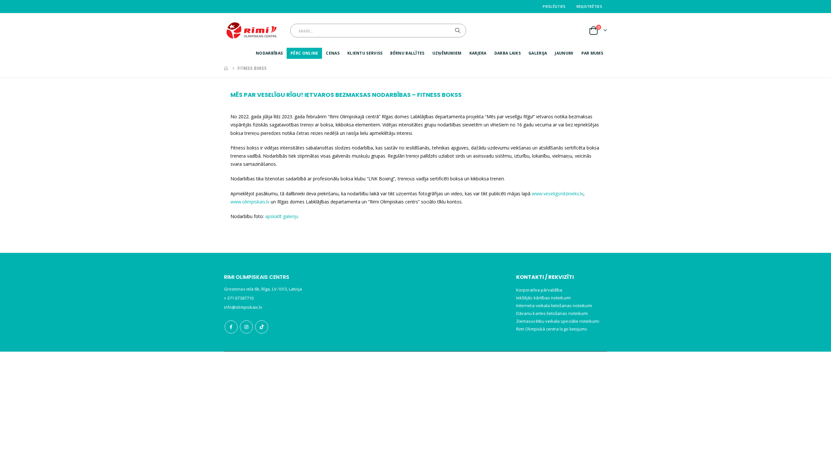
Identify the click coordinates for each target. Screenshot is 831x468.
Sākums (226, 68)
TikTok (261, 326)
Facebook (231, 326)
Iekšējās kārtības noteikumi (543, 298)
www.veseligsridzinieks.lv (557, 193)
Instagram (246, 326)
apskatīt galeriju (281, 216)
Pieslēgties (554, 6)
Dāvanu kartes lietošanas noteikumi (552, 313)
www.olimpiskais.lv (250, 202)
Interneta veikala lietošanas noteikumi (554, 305)
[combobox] (378, 30)
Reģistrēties (589, 6)
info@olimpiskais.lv (243, 307)
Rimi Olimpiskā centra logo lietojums (551, 329)
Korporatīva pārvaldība (539, 290)
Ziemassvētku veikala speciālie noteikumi (557, 321)
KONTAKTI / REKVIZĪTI (545, 277)
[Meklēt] (457, 30)
